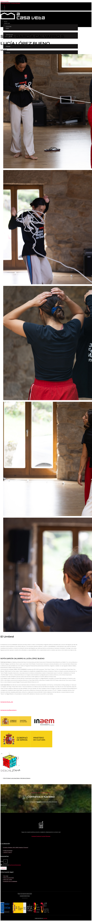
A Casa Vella (8, 26)
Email (2, 861)
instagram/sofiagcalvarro (9, 710)
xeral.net (45, 918)
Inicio (5, 21)
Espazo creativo (9, 31)
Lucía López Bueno (15, 778)
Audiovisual (7, 49)
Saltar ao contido (5, 1)
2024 (4, 778)
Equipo (7, 28)
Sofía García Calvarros (25, 778)
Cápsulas (8, 52)
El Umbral (8, 778)
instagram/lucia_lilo (7, 702)
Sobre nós (7, 23)
